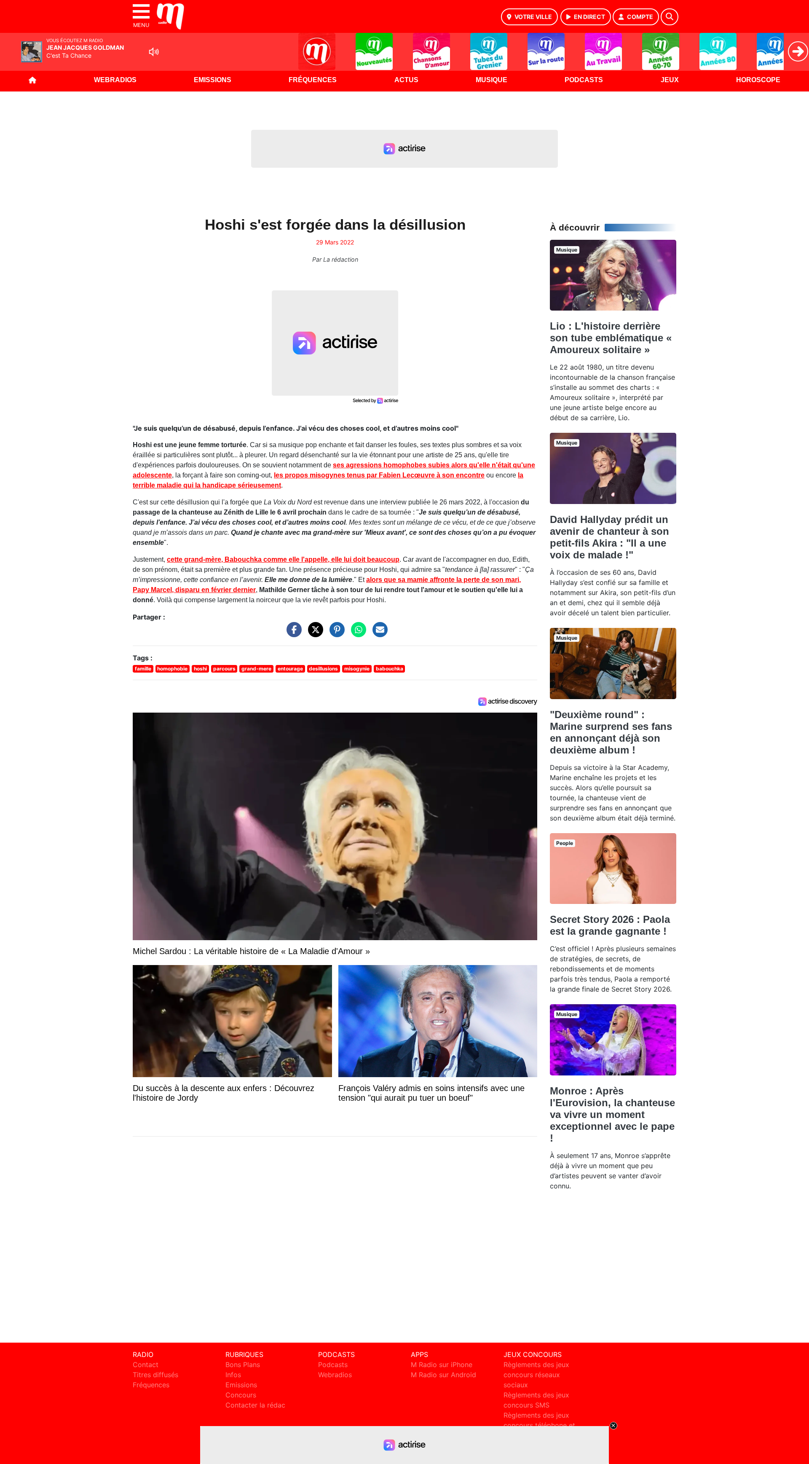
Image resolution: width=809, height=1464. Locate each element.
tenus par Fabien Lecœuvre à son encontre (379, 475)
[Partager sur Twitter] (313, 634)
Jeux (670, 79)
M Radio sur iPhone (441, 1364)
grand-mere (256, 668)
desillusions (323, 668)
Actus (406, 79)
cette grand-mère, (283, 559)
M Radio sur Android (443, 1374)
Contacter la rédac (255, 1405)
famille (143, 668)
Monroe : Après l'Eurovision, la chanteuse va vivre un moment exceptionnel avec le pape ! (612, 1114)
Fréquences (313, 79)
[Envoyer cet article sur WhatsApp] (356, 634)
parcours (224, 668)
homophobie (172, 668)
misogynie (357, 668)
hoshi (200, 668)
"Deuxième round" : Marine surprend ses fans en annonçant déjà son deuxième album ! (611, 732)
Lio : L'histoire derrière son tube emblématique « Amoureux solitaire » (611, 337)
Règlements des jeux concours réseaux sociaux (536, 1374)
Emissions (212, 79)
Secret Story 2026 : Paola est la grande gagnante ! (610, 925)
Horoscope (758, 79)
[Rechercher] (669, 16)
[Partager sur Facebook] (292, 634)
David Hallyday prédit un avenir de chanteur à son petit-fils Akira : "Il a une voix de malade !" (609, 537)
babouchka (389, 668)
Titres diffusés (155, 1374)
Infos (233, 1374)
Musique (491, 79)
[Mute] (153, 52)
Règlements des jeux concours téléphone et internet (539, 1425)
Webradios (115, 79)
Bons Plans (242, 1364)
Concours (240, 1395)
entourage (290, 668)
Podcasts (584, 79)
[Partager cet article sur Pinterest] (335, 634)
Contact (145, 1364)
